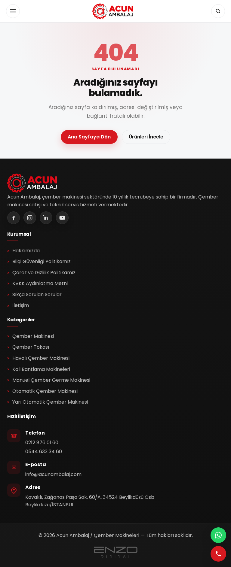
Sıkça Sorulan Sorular (37, 294)
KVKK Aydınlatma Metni (40, 283)
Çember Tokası (30, 347)
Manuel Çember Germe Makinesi (51, 380)
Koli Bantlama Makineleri (41, 369)
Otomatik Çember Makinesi (45, 391)
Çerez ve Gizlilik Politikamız (43, 272)
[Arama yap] (218, 11)
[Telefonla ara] (218, 554)
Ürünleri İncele (146, 136)
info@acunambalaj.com (53, 474)
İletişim (20, 305)
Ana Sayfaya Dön (89, 136)
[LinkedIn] (46, 217)
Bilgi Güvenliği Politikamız (41, 261)
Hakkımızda (26, 250)
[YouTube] (62, 217)
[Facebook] (13, 217)
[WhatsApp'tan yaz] (218, 535)
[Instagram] (29, 217)
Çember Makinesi (33, 336)
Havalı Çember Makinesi (40, 358)
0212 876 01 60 (41, 442)
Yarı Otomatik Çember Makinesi (50, 402)
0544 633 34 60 (43, 451)
